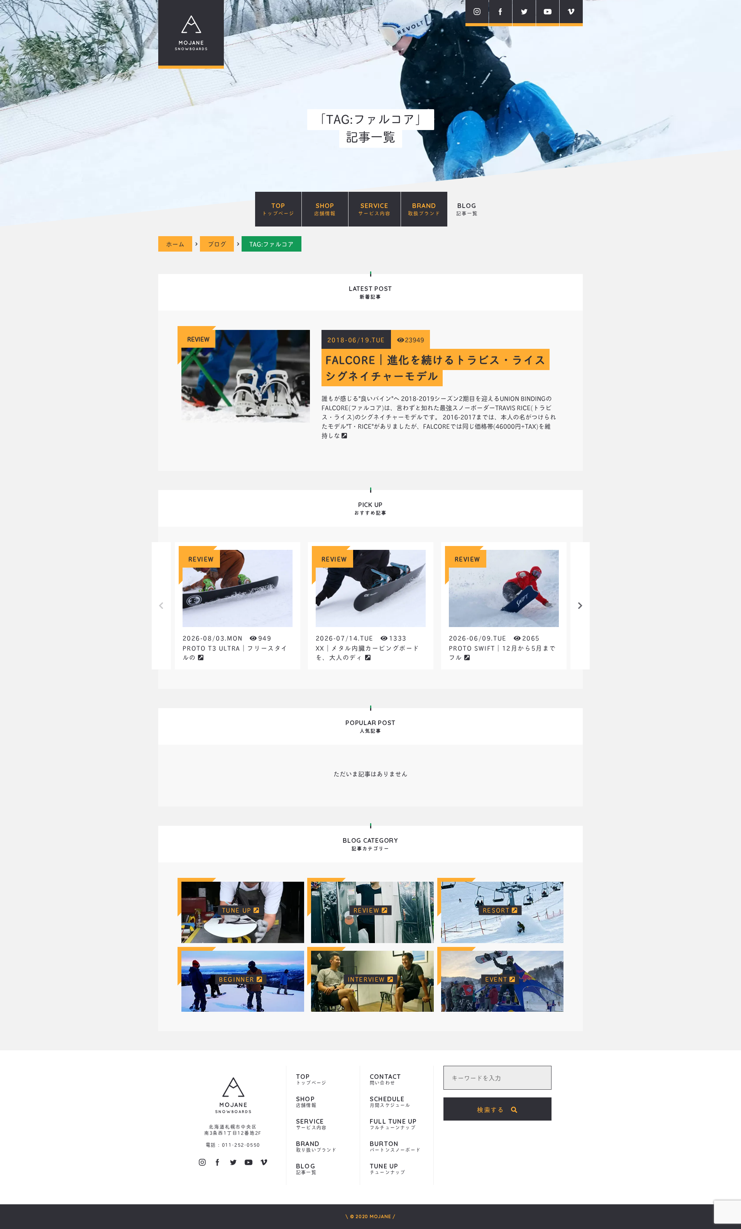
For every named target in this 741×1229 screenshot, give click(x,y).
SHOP (325, 209)
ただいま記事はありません (370, 773)
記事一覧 (306, 1169)
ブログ (217, 244)
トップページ (311, 1079)
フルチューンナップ (393, 1124)
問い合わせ (385, 1079)
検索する (494, 1109)
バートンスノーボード (395, 1147)
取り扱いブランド (316, 1147)
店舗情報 (306, 1102)
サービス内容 (311, 1124)
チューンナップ (387, 1169)
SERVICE (374, 209)
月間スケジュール (390, 1102)
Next (580, 605)
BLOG (467, 209)
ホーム (175, 244)
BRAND (424, 209)
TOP (278, 209)
